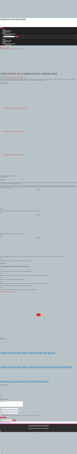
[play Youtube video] (38, 314)
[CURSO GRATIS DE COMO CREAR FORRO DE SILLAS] (38, 345)
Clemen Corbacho (12, 291)
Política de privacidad (8, 33)
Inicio (4, 29)
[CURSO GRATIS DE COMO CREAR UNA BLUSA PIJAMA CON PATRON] (38, 359)
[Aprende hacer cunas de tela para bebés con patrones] (38, 374)
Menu (1, 27)
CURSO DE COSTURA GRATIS (13, 19)
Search (16, 36)
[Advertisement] (36, 8)
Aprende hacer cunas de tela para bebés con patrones (24, 381)
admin (1, 395)
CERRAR (2, 453)
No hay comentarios (19, 77)
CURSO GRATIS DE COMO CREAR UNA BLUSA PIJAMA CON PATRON (36, 367)
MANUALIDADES (6, 31)
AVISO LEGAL (8, 35)
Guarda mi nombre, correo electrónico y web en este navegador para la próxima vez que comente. (19, 415)
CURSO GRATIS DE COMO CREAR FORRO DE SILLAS (27, 352)
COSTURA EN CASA (7, 30)
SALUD (4, 32)
